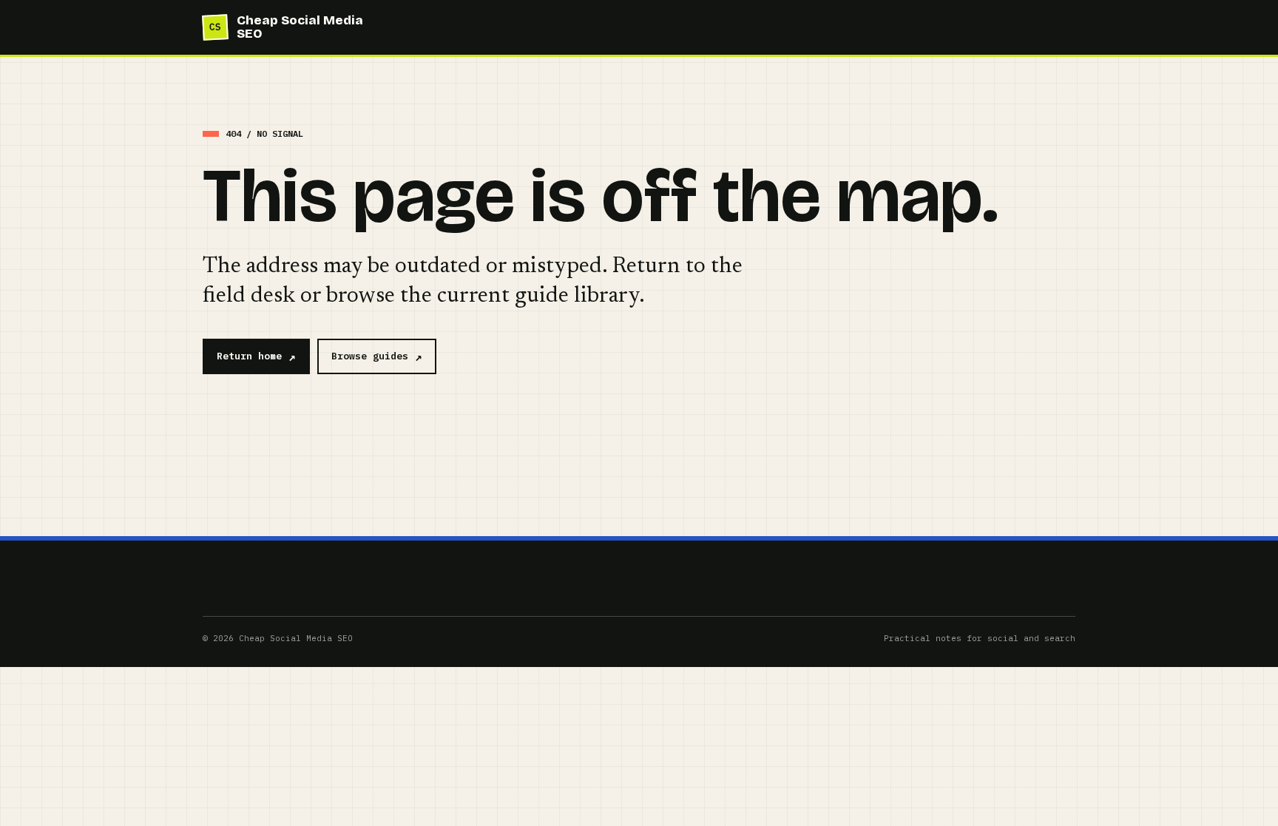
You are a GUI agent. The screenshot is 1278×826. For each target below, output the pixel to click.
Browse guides (369, 356)
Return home (249, 356)
